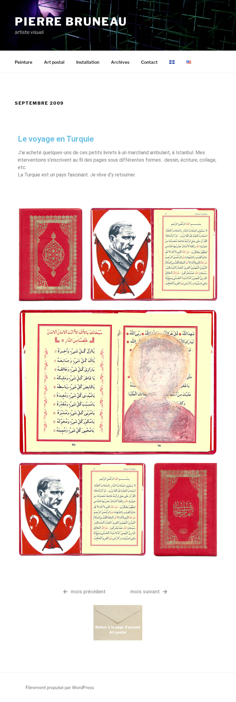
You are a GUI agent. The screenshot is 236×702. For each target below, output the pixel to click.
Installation (87, 62)
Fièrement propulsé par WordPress (60, 687)
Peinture (23, 62)
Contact (149, 62)
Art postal (54, 62)
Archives (120, 62)
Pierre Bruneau (71, 21)
